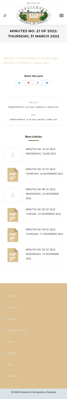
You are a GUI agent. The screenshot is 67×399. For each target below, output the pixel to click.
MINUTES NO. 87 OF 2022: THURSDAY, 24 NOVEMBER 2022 (44, 171)
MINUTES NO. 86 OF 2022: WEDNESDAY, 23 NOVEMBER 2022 (42, 194)
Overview (12, 307)
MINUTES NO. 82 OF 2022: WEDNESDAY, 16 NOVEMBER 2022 (42, 254)
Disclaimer (13, 376)
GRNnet (11, 353)
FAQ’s (10, 341)
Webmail (35, 3)
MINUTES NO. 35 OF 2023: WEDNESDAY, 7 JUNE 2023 (41, 151)
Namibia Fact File (16, 330)
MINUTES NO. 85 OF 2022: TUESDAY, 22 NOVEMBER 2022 (43, 211)
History (11, 296)
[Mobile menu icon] (61, 15)
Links (10, 364)
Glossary (11, 318)
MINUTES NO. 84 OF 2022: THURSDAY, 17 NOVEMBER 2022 (44, 232)
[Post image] (12, 155)
